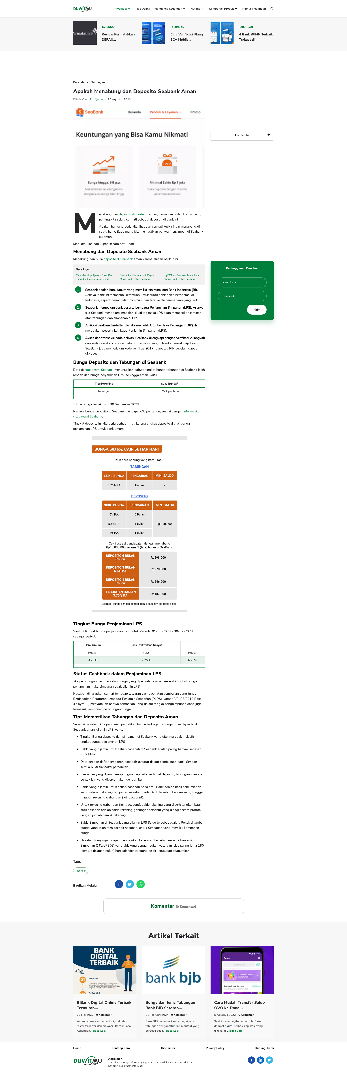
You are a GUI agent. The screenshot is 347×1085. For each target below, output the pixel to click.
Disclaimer (168, 1048)
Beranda (79, 82)
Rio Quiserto (98, 99)
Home (77, 1048)
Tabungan (108, 27)
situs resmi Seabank (99, 370)
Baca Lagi (99, 1031)
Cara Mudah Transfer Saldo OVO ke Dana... (239, 1005)
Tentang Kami (121, 1048)
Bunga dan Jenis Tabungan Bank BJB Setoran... (170, 1005)
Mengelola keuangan (169, 9)
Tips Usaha (142, 9)
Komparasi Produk (222, 9)
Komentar (104, 1015)
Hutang (195, 9)
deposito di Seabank (133, 214)
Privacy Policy (215, 1048)
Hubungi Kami (264, 1048)
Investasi (121, 9)
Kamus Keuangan (254, 9)
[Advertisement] (173, 63)
